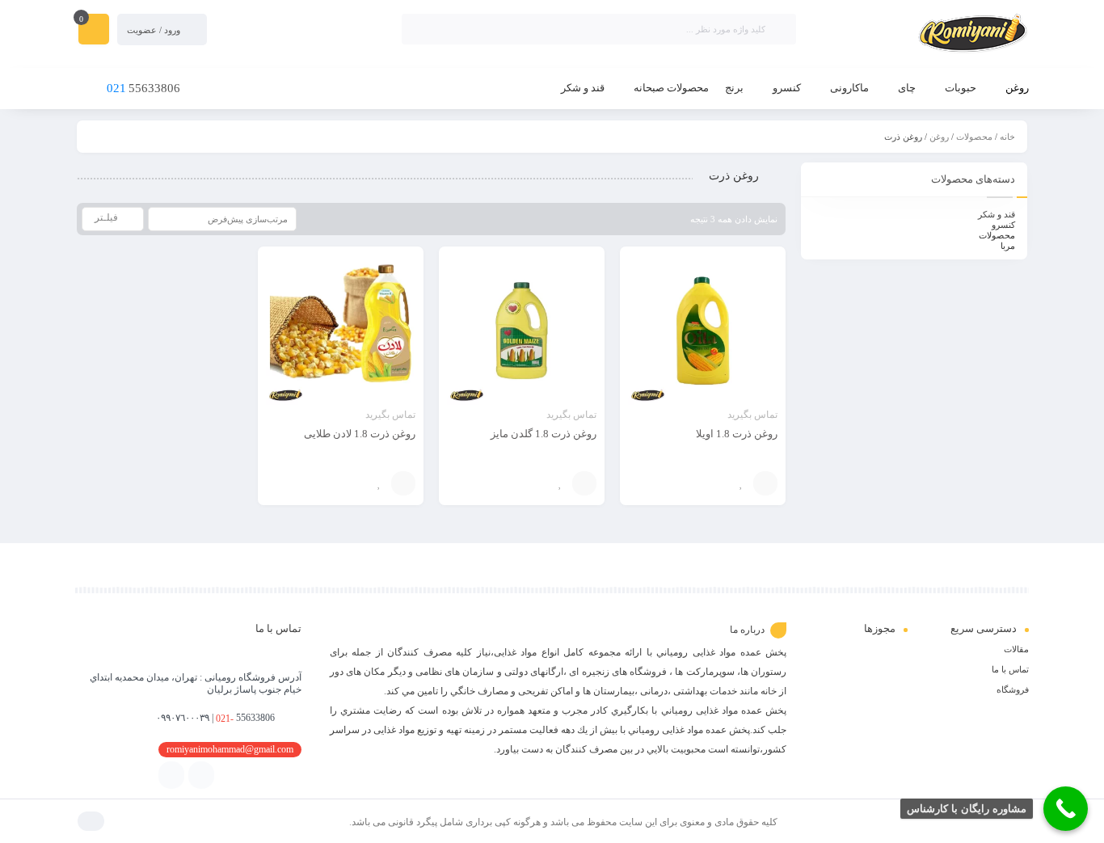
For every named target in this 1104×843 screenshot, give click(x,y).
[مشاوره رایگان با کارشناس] (1065, 808)
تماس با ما (1010, 669)
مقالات (1016, 649)
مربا (1008, 246)
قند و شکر (996, 214)
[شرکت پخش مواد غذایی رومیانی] (920, 35)
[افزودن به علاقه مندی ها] (741, 483)
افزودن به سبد (765, 483)
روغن (939, 136)
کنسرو (1003, 225)
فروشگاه (1013, 689)
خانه (1007, 136)
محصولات (974, 136)
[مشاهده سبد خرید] (93, 30)
